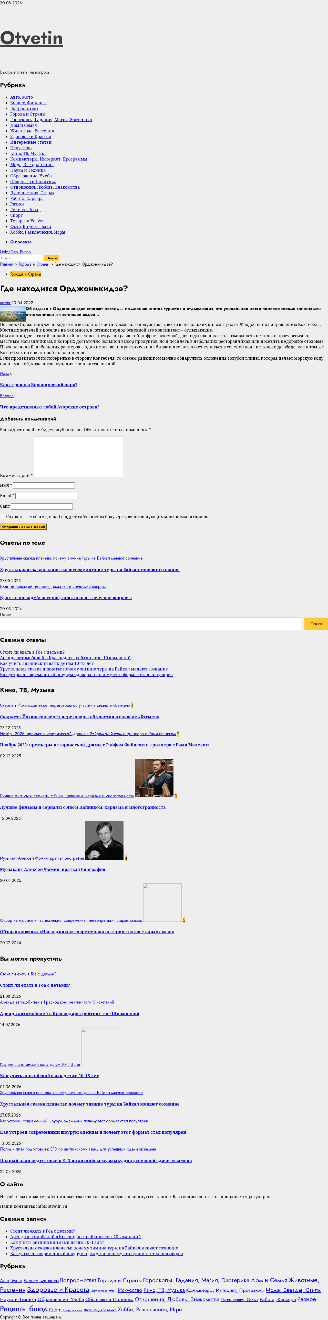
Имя (6, 485)
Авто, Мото (21, 97)
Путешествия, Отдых (32, 193)
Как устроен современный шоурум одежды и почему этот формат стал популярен (86, 674)
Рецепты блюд (25, 209)
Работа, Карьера (27, 198)
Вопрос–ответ (24, 108)
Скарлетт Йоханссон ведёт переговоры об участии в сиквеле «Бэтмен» (65, 705)
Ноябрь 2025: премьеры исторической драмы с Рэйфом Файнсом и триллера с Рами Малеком (88, 734)
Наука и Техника (28, 170)
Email (7, 495)
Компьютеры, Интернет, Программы (48, 159)
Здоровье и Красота (30, 136)
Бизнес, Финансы (28, 103)
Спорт (16, 215)
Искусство (21, 148)
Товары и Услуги (27, 221)
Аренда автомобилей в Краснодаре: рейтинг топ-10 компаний (65, 658)
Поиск (6, 615)
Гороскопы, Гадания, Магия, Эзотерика (51, 119)
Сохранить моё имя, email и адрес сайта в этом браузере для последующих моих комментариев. (107, 516)
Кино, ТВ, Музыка (28, 153)
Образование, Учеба (31, 176)
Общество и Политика (33, 181)
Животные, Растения (32, 131)
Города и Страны (28, 114)
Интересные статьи (31, 142)
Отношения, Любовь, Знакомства (45, 187)
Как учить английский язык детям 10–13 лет (47, 663)
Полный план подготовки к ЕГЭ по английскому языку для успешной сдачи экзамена (78, 1149)
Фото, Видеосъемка (30, 226)
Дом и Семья (23, 125)
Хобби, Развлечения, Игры (37, 232)
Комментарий (16, 475)
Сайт (5, 506)
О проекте (21, 242)
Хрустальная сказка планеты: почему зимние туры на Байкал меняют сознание (71, 558)
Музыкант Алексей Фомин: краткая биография (42, 858)
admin (5, 303)
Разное (17, 204)
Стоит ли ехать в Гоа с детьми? (32, 652)
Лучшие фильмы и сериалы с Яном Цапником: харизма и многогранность (67, 796)
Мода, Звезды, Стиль (32, 164)
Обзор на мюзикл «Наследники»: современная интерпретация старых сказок (71, 920)
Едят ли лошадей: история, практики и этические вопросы (53, 586)
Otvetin (31, 37)
